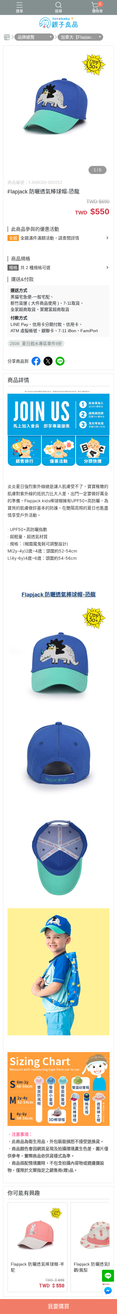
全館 (13, 238)
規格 (13, 267)
